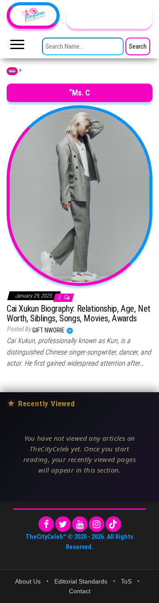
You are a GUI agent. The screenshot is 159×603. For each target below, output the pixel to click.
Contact (80, 591)
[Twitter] (63, 524)
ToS (126, 581)
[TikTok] (113, 524)
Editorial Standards (80, 581)
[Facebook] (46, 524)
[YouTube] (79, 524)
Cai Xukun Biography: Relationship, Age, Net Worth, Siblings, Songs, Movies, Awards (79, 313)
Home (12, 71)
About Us (28, 581)
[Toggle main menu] (17, 47)
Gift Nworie (49, 330)
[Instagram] (96, 524)
